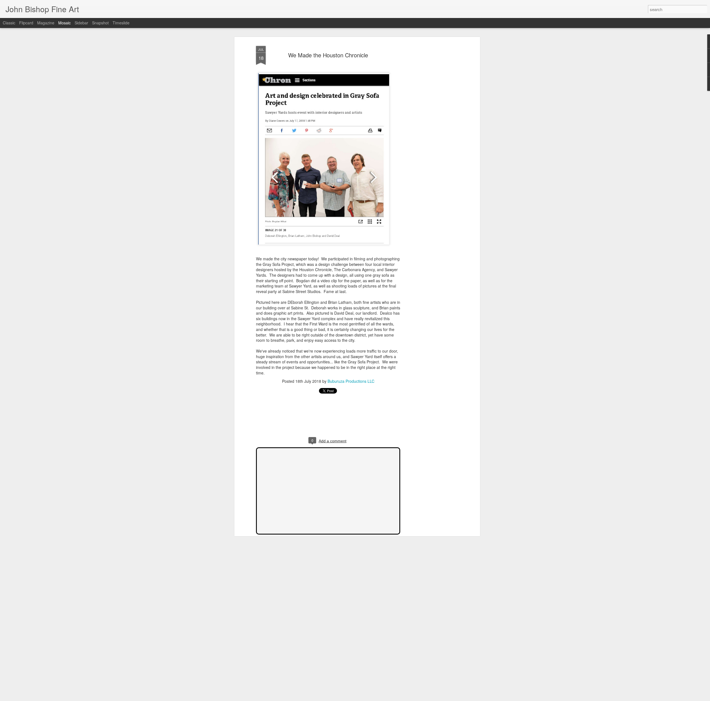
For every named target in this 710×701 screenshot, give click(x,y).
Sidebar (81, 22)
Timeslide (121, 22)
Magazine (45, 22)
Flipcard (26, 22)
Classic (9, 22)
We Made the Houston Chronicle (328, 55)
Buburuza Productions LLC (351, 381)
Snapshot (100, 22)
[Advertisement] (430, 130)
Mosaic (64, 22)
